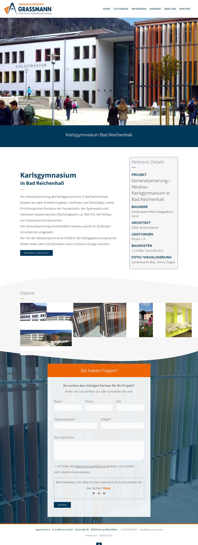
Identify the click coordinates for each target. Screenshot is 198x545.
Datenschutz (105, 535)
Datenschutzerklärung (90, 466)
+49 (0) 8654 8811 (129, 529)
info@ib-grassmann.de (151, 529)
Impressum (91, 535)
